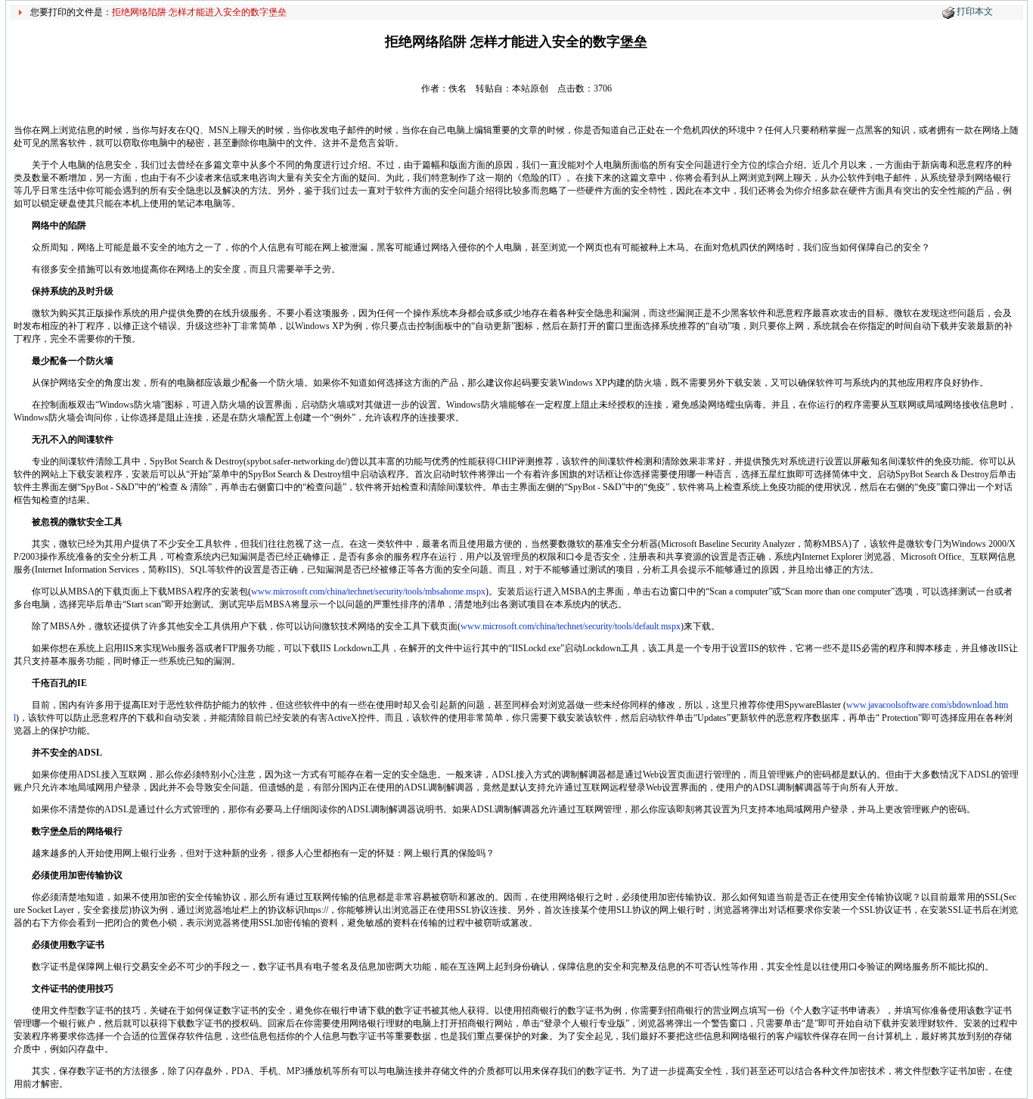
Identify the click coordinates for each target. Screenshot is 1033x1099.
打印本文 (975, 11)
